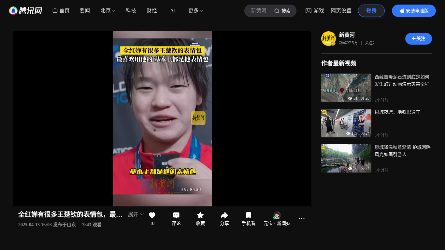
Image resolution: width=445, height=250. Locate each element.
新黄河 (347, 35)
